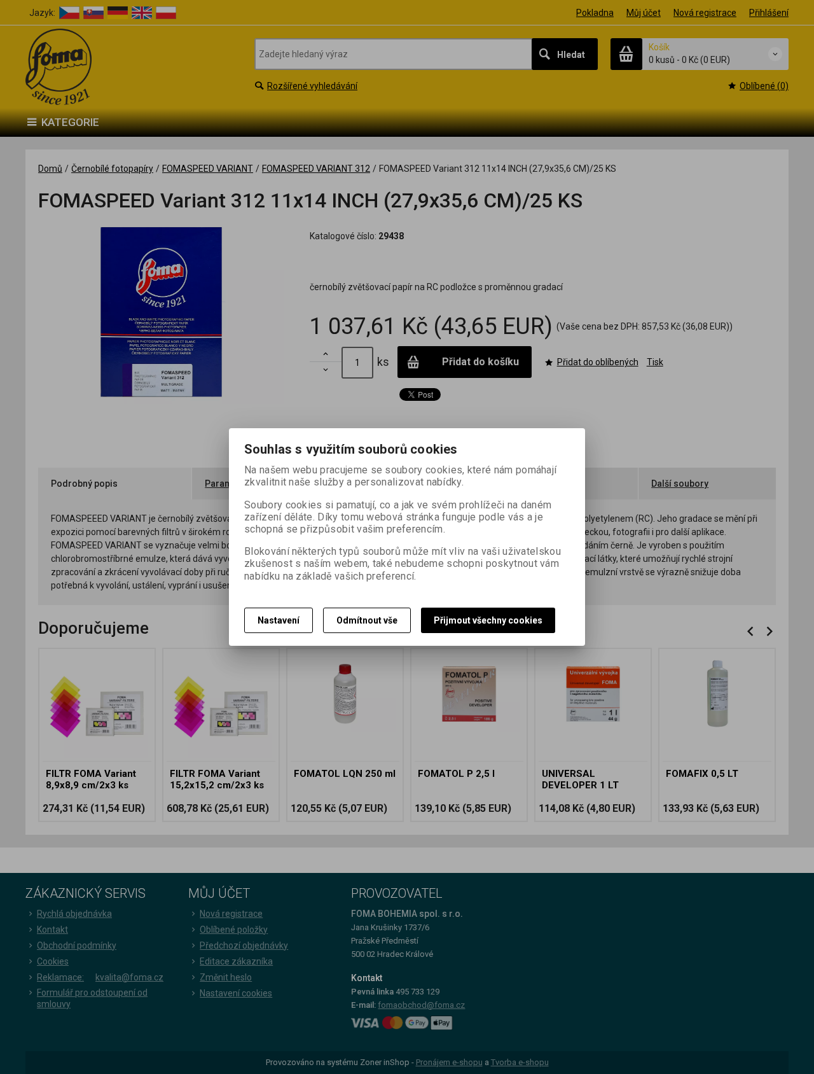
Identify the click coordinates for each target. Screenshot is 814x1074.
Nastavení (279, 620)
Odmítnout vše (366, 620)
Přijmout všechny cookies (488, 620)
